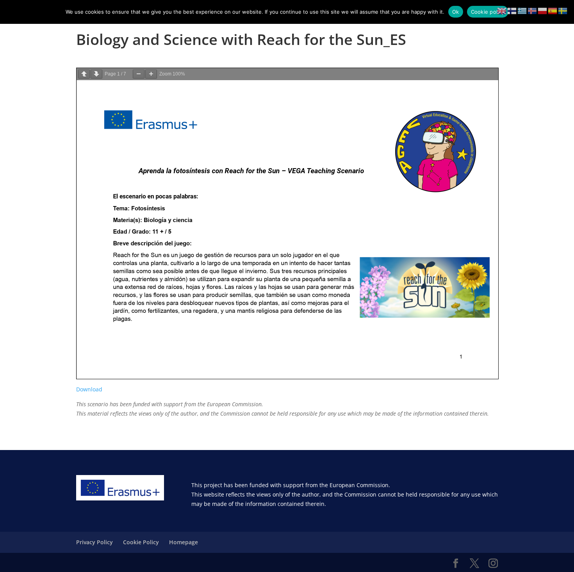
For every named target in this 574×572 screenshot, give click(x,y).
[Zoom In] (151, 74)
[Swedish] (563, 10)
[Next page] (96, 74)
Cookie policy (487, 12)
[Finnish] (512, 10)
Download (89, 389)
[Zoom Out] (138, 74)
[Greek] (522, 10)
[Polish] (543, 10)
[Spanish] (553, 10)
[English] (502, 10)
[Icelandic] (533, 10)
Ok (455, 12)
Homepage (183, 542)
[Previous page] (84, 74)
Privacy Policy (94, 542)
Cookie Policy (141, 542)
